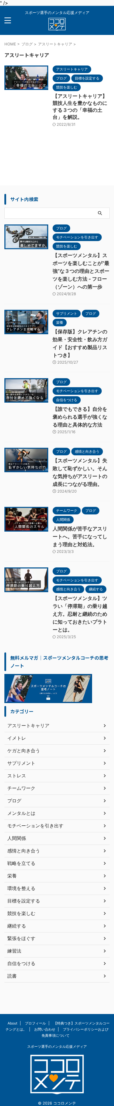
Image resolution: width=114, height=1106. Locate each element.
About (12, 1023)
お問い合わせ (44, 1029)
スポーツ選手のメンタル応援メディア (57, 1046)
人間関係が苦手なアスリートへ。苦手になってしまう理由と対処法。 (80, 536)
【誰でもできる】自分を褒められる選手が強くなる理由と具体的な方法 (80, 417)
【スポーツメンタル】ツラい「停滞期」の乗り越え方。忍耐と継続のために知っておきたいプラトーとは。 (80, 614)
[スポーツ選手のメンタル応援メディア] (57, 26)
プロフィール (35, 1023)
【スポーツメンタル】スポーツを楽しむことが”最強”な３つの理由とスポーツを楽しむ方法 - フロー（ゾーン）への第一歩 (81, 271)
